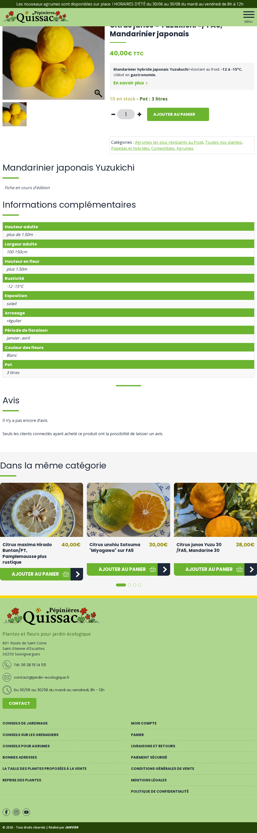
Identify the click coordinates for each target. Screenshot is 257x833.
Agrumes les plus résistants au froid (169, 142)
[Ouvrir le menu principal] (248, 14)
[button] (35, 574)
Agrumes (185, 148)
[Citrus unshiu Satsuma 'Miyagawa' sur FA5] (128, 510)
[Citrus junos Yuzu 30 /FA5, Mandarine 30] (215, 510)
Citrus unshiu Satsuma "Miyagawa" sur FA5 (114, 548)
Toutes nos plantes (223, 142)
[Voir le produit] (77, 574)
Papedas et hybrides (130, 148)
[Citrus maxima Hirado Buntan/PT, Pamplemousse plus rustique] (41, 510)
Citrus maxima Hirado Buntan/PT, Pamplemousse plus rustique (27, 553)
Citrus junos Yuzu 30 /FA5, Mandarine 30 (199, 548)
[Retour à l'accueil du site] (37, 22)
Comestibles (162, 148)
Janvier (72, 827)
